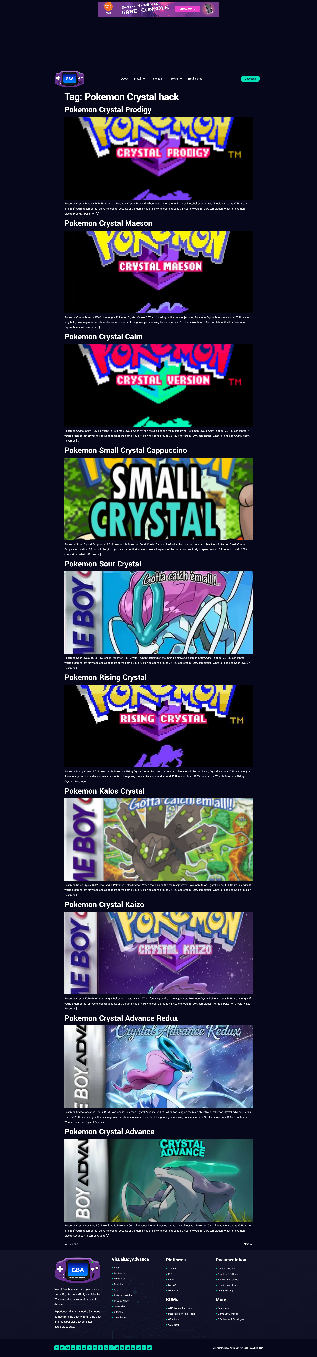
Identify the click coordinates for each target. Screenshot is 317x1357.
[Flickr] (116, 1347)
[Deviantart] (89, 1347)
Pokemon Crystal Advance (109, 1131)
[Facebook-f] (56, 1347)
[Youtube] (67, 1347)
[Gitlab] (144, 1347)
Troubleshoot (195, 79)
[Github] (73, 1347)
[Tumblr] (100, 1347)
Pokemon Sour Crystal (102, 563)
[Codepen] (122, 1347)
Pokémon (156, 79)
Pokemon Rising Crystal (105, 677)
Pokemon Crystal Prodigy (107, 109)
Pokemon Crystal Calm (103, 336)
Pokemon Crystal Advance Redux (121, 1018)
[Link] (138, 1347)
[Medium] (127, 1347)
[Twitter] (62, 1347)
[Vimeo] (133, 1347)
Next (248, 1244)
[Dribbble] (106, 1347)
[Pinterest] (84, 1347)
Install (137, 79)
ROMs (174, 79)
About (124, 79)
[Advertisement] (158, 43)
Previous (71, 1244)
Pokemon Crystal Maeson (108, 223)
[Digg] (95, 1347)
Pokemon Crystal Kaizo (104, 904)
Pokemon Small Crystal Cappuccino (125, 450)
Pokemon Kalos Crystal (104, 791)
